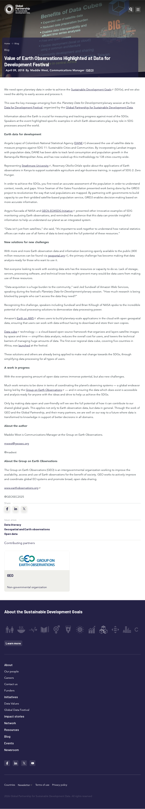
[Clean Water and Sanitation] (68, 629)
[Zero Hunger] (21, 629)
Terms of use (42, 784)
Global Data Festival (16, 710)
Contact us (11, 684)
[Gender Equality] (56, 629)
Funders (9, 690)
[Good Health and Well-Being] (33, 629)
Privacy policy (59, 784)
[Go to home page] (17, 9)
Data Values (11, 703)
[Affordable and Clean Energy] (80, 629)
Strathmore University (35, 165)
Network (10, 723)
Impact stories (14, 716)
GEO (90, 70)
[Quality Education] (44, 629)
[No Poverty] (9, 629)
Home (7, 43)
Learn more (13, 643)
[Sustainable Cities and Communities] (127, 629)
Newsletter (24, 785)
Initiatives (11, 697)
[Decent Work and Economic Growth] (91, 629)
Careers (9, 678)
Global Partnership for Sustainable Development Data (99, 107)
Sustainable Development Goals (91, 89)
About (8, 665)
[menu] (138, 9)
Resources (11, 730)
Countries (9, 784)
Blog (16, 43)
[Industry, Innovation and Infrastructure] (103, 629)
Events (9, 743)
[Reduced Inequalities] (115, 629)
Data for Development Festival (23, 107)
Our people (11, 671)
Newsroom (11, 750)
